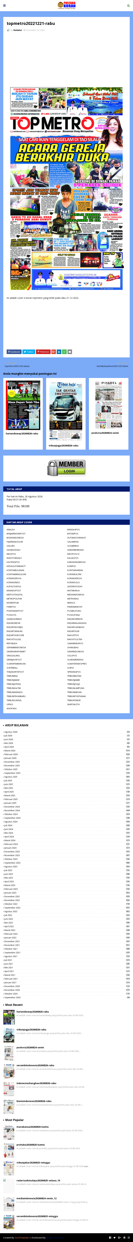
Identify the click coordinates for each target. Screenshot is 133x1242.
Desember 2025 (67, 761)
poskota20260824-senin (105, 432)
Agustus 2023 (67, 866)
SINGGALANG (13, 655)
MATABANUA (73, 590)
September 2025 (67, 773)
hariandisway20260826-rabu (22, 433)
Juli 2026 (67, 735)
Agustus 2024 (67, 821)
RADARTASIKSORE (15, 635)
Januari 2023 (67, 892)
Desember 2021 (67, 941)
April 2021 (67, 971)
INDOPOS (11, 553)
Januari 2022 (67, 937)
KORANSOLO (73, 582)
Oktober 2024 (67, 814)
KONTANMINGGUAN (16, 574)
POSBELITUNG (74, 610)
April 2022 (67, 926)
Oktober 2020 (67, 993)
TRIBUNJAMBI (73, 679)
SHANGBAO (73, 647)
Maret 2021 (67, 974)
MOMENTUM (13, 602)
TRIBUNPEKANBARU (16, 696)
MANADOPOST (14, 590)
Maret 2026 (67, 750)
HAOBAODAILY (14, 549)
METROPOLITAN (14, 598)
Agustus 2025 (67, 776)
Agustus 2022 (67, 911)
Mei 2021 (67, 967)
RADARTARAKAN (14, 631)
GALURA (11, 545)
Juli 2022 (67, 915)
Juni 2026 (67, 739)
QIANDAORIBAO (14, 619)
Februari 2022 (67, 933)
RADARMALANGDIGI (76, 623)
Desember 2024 (67, 806)
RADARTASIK (73, 631)
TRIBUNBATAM (74, 675)
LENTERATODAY (74, 586)
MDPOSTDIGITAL (15, 594)
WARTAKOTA (73, 704)
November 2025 (67, 765)
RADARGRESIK (13, 623)
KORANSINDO (13, 582)
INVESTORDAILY (14, 558)
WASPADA (12, 708)
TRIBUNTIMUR (74, 700)
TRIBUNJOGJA (73, 684)
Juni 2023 (67, 874)
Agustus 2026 (67, 731)
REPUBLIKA (12, 643)
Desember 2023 (67, 851)
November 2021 (67, 945)
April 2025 (67, 791)
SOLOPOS (72, 655)
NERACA (71, 602)
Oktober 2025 (67, 769)
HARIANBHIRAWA (75, 549)
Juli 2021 (67, 960)
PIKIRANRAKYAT (74, 606)
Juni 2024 (67, 829)
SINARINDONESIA (75, 651)
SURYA (70, 667)
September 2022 (67, 907)
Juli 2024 (67, 825)
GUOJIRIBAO (73, 545)
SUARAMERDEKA (75, 659)
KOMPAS (71, 566)
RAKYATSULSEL (14, 639)
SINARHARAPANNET (16, 651)
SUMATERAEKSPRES (77, 663)
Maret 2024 (67, 840)
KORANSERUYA (14, 578)
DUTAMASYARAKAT (76, 537)
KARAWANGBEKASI (76, 562)
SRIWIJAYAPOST (14, 659)
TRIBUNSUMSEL (14, 700)
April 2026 (67, 746)
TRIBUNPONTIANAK (76, 696)
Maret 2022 (67, 930)
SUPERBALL (12, 667)
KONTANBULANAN (15, 570)
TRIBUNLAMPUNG (75, 688)
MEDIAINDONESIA (75, 594)
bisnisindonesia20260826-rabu (34, 1101)
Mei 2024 (67, 832)
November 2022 (67, 900)
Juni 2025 (67, 784)
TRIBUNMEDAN (74, 692)
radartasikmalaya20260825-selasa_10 (38, 1180)
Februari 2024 (67, 844)
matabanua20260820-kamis (33, 1126)
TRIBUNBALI (12, 675)
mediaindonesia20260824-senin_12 (36, 1198)
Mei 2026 (67, 743)
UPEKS (10, 704)
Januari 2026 (67, 758)
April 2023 (67, 881)
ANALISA (11, 529)
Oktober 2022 (67, 903)
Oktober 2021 (67, 948)
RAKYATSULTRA (74, 639)
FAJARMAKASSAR (15, 541)
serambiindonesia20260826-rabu (35, 1065)
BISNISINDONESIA (15, 537)
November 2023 (67, 855)
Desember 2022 (67, 896)
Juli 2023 (67, 870)
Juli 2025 (67, 780)
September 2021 (67, 952)
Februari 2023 (67, 888)
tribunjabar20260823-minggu (33, 1162)
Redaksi (17, 30)
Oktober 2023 (67, 859)
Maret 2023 (67, 885)
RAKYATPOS (73, 635)
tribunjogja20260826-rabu (63, 445)
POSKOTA (11, 614)
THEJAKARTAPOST (15, 671)
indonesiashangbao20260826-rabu (36, 1083)
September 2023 (67, 862)
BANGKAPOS (73, 529)
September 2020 (67, 997)
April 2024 (67, 836)
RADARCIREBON (75, 619)
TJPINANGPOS (74, 671)
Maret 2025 (67, 795)
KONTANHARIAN (75, 570)
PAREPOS (11, 606)
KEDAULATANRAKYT (16, 566)
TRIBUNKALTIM (14, 688)
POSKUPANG (73, 614)
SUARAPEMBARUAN (16, 663)
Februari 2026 (67, 754)
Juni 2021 (67, 963)
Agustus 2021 (67, 956)
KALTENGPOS (13, 562)
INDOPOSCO (73, 553)
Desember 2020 (67, 986)
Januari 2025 (67, 802)
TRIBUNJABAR (13, 679)
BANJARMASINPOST (16, 533)
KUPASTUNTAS (14, 586)
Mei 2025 (67, 787)
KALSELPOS (73, 558)
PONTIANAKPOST (15, 610)
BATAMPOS (72, 533)
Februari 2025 (67, 799)
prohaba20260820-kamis (31, 1144)
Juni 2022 (67, 918)
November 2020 (67, 989)
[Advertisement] (66, 58)
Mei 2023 (67, 877)
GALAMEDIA (73, 541)
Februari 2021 (67, 978)
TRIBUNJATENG (14, 684)
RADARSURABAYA (75, 627)
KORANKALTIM (74, 574)
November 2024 (67, 810)
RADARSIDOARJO (15, 627)
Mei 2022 (67, 922)
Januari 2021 (67, 982)
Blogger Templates (55, 1237)
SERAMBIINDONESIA (16, 647)
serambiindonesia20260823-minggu (37, 1216)
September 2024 (67, 817)
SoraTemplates (22, 1237)
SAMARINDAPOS (75, 643)
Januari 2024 (67, 847)
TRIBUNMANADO (15, 692)
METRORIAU (73, 598)
